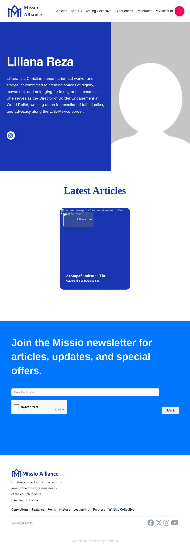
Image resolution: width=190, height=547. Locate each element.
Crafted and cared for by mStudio (94, 541)
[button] (179, 11)
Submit (170, 410)
